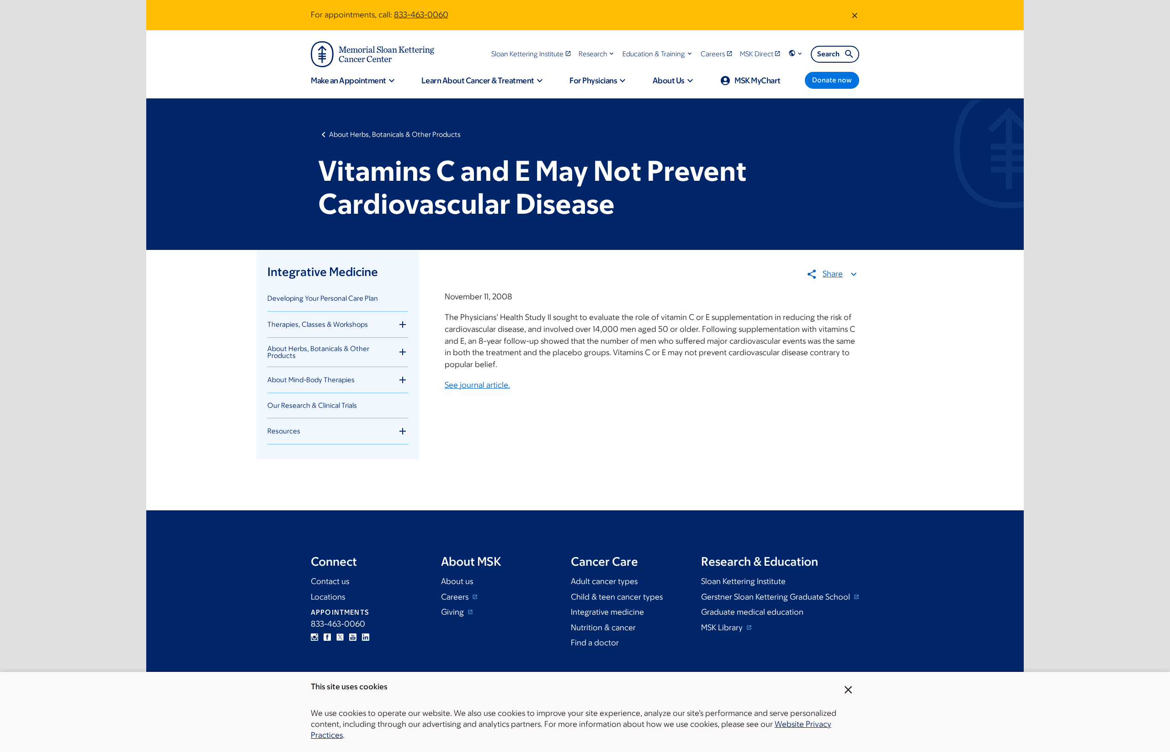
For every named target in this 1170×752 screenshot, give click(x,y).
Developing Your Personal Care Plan (322, 298)
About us (457, 581)
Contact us (330, 581)
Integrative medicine (607, 612)
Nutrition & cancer (603, 627)
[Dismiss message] (854, 15)
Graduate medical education (752, 612)
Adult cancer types (604, 581)
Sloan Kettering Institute (743, 581)
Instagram (314, 637)
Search (828, 54)
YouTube (352, 637)
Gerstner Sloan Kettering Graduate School (776, 596)
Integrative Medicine (322, 271)
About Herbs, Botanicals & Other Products (395, 134)
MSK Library (723, 627)
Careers (455, 596)
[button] (597, 54)
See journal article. (477, 385)
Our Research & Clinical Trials (312, 405)
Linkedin (365, 637)
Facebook (327, 637)
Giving (453, 612)
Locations (328, 596)
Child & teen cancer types (617, 596)
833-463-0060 (421, 14)
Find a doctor (595, 642)
